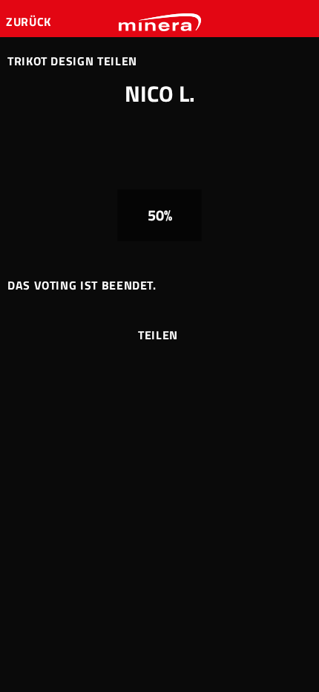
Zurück (30, 21)
